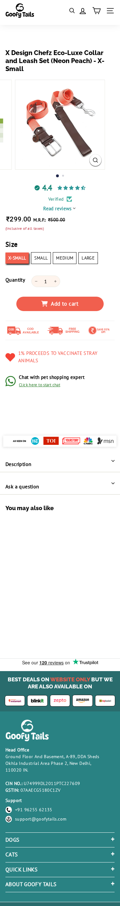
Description (18, 464)
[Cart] (96, 10)
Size (11, 244)
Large (88, 258)
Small (41, 258)
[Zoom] (95, 160)
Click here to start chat (39, 385)
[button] (23, 600)
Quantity (15, 280)
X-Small (17, 258)
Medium (64, 258)
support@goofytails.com (40, 819)
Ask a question (22, 486)
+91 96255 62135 (33, 810)
